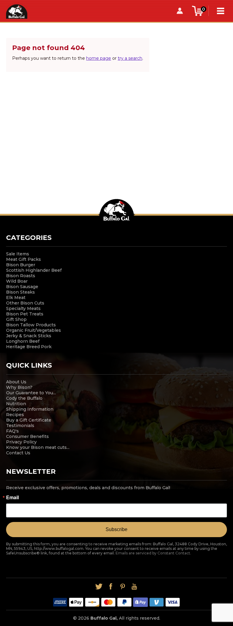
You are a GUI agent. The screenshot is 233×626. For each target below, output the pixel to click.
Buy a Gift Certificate (28, 420)
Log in (180, 10)
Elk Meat (15, 297)
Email (12, 497)
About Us (16, 382)
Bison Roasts (20, 275)
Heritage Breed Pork (29, 346)
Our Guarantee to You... (31, 392)
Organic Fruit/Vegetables (33, 330)
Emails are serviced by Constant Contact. (153, 553)
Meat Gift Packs (23, 259)
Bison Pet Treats (24, 314)
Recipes (15, 414)
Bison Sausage (22, 286)
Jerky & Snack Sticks (28, 335)
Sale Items (17, 254)
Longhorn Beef (22, 341)
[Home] (16, 10)
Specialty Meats (23, 308)
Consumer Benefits (27, 436)
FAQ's (12, 431)
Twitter (98, 586)
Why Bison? (19, 387)
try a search (130, 58)
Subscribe (116, 529)
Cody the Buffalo (24, 398)
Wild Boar (17, 281)
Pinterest (122, 586)
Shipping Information (29, 409)
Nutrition (16, 403)
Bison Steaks (20, 292)
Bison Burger (20, 265)
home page (98, 58)
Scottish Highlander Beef (34, 270)
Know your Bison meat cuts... (37, 447)
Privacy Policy (21, 442)
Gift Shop (16, 319)
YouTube (134, 586)
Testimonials (20, 425)
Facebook (110, 586)
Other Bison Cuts (25, 303)
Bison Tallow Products (31, 325)
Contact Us (18, 453)
